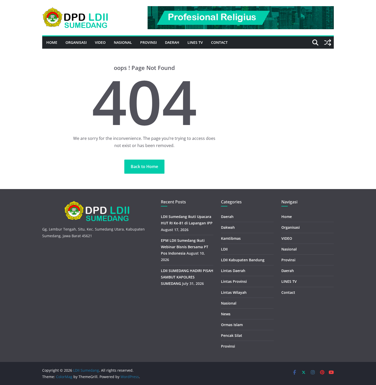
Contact (219, 42)
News (225, 313)
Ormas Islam (232, 324)
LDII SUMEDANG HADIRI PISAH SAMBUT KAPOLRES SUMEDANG (187, 277)
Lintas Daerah (233, 270)
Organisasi (76, 42)
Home (51, 42)
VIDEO (100, 42)
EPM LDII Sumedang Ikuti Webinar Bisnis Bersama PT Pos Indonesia (184, 247)
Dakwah (228, 227)
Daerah (172, 42)
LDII (224, 249)
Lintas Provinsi (234, 281)
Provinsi (148, 42)
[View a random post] (328, 42)
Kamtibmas (231, 238)
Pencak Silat (231, 335)
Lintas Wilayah (234, 292)
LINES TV (195, 42)
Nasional (123, 42)
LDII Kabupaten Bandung (242, 259)
